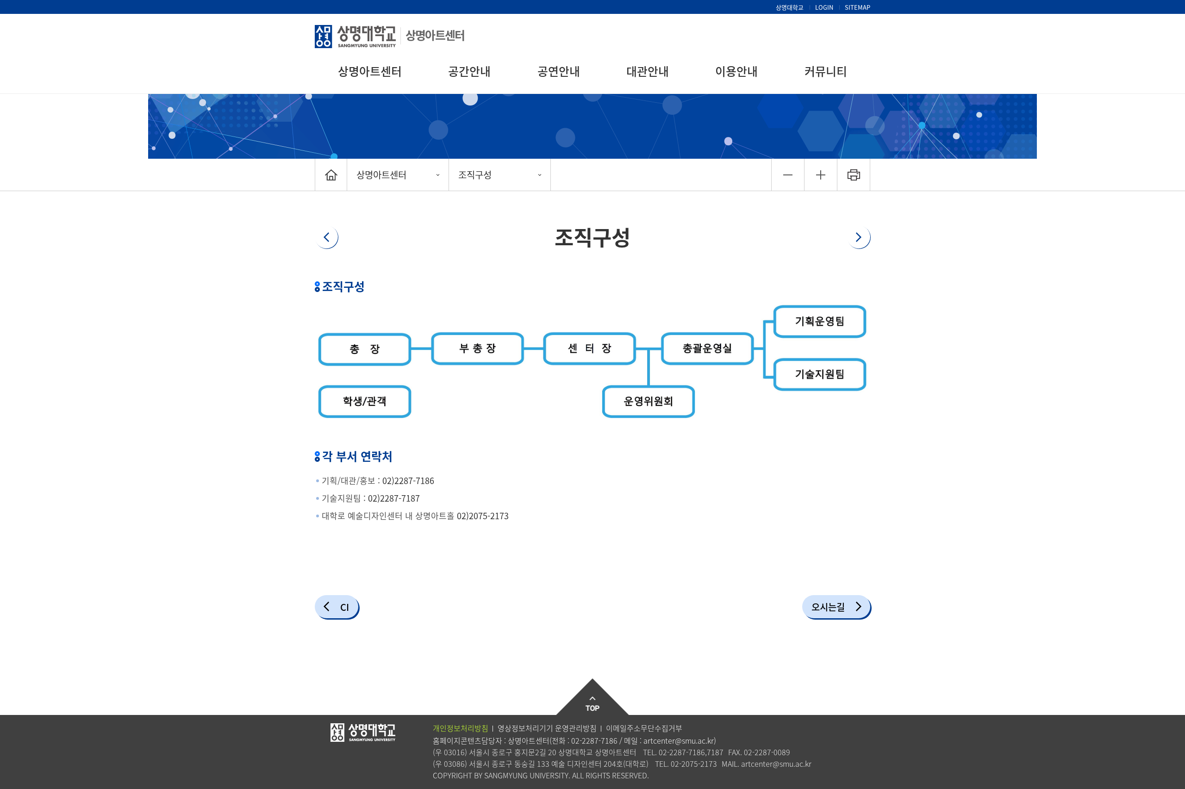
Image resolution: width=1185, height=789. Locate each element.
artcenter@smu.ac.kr (678, 740)
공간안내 (469, 71)
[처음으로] (331, 175)
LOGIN (824, 7)
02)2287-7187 (394, 498)
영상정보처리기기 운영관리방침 (547, 727)
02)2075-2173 (483, 515)
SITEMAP (857, 7)
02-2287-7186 (594, 740)
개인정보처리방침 (460, 727)
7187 (715, 752)
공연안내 (558, 71)
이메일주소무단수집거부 (644, 727)
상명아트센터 (434, 34)
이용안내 (736, 71)
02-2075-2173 (694, 763)
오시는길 (828, 607)
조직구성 (475, 174)
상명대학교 (790, 7)
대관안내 (647, 71)
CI (344, 607)
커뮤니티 (826, 71)
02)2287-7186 (408, 480)
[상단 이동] (592, 697)
